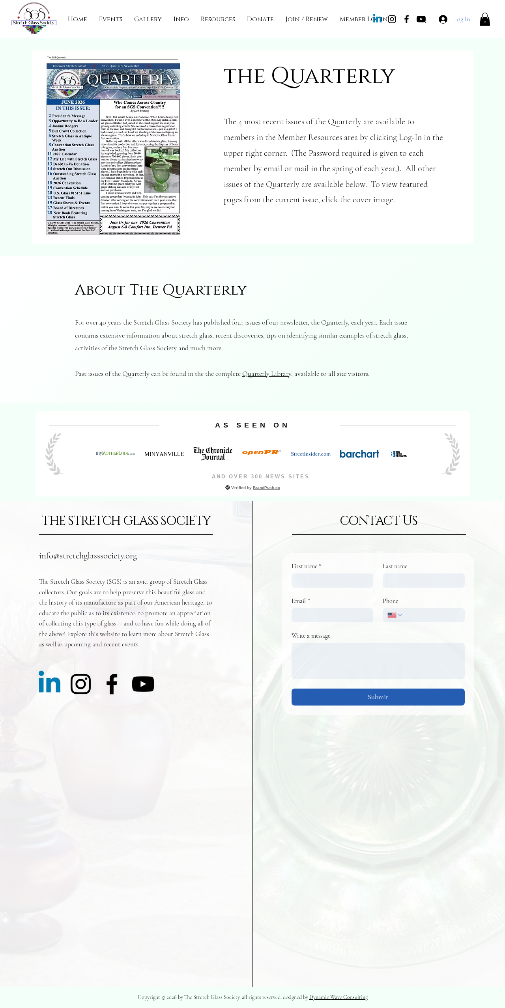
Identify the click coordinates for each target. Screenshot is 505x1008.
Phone (390, 601)
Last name (395, 566)
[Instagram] (392, 19)
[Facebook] (406, 19)
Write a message (311, 636)
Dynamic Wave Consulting (338, 997)
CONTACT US (378, 521)
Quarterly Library (266, 373)
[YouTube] (143, 684)
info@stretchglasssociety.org (88, 555)
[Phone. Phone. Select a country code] (394, 615)
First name (307, 566)
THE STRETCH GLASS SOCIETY (126, 521)
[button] (110, 19)
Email (301, 601)
